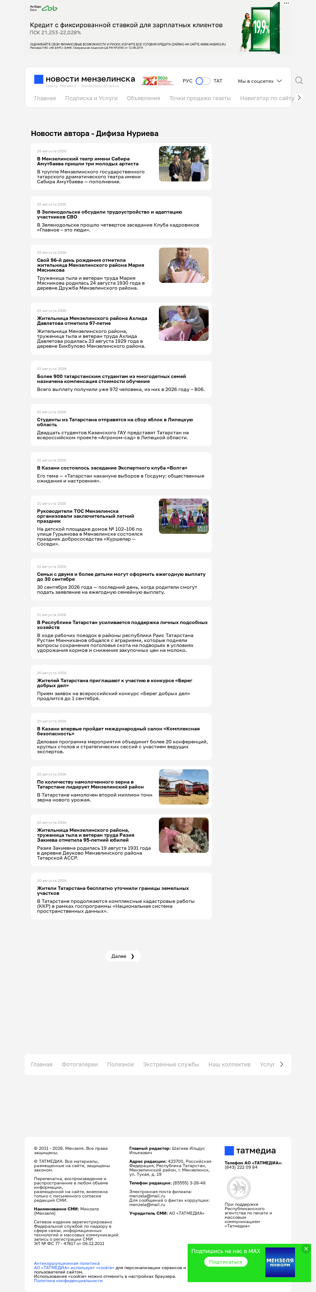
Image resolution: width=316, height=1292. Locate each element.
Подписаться (226, 1262)
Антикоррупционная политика (67, 1263)
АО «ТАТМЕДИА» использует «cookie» (74, 1267)
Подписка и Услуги (91, 98)
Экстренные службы (171, 1064)
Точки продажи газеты (200, 98)
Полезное (120, 1064)
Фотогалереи (80, 1064)
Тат (218, 81)
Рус (188, 81)
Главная (45, 98)
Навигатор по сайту (267, 98)
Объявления (143, 98)
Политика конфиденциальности (68, 1280)
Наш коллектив (229, 1064)
